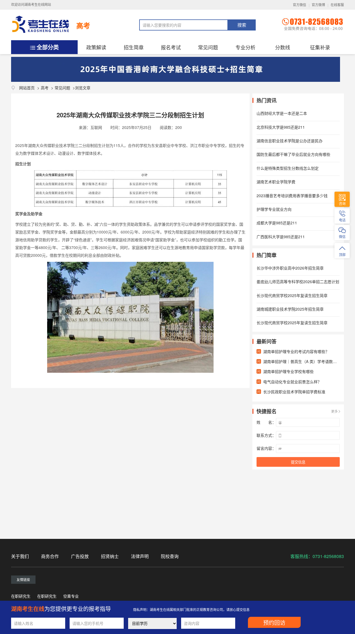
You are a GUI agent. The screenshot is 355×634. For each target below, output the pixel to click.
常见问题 (208, 47)
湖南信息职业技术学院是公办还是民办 (290, 140)
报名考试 (171, 47)
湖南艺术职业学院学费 (276, 181)
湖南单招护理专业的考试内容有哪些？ (296, 351)
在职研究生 (21, 596)
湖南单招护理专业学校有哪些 (288, 371)
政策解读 (96, 47)
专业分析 (245, 47)
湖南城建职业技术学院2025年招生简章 (290, 309)
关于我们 (20, 556)
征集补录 (320, 47)
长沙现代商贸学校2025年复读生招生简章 (292, 295)
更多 (334, 411)
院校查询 (170, 556)
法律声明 (140, 556)
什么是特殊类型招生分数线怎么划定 (288, 168)
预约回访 (274, 623)
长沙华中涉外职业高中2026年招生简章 (290, 268)
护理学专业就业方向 (274, 209)
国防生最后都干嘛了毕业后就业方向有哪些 (293, 154)
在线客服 (337, 5)
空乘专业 (71, 596)
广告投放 (80, 556)
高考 (83, 26)
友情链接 (23, 579)
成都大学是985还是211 (277, 222)
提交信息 (298, 462)
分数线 (282, 47)
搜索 (241, 25)
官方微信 (299, 5)
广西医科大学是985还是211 (281, 236)
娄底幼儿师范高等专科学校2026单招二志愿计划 (298, 281)
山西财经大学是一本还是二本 (282, 113)
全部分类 (48, 47)
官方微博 (318, 5)
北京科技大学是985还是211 (281, 127)
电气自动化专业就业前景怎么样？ (292, 381)
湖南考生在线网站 (37, 5)
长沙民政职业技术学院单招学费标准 (294, 391)
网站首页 (27, 87)
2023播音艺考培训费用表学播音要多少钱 (292, 195)
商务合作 (50, 556)
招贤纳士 (110, 556)
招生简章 (134, 47)
